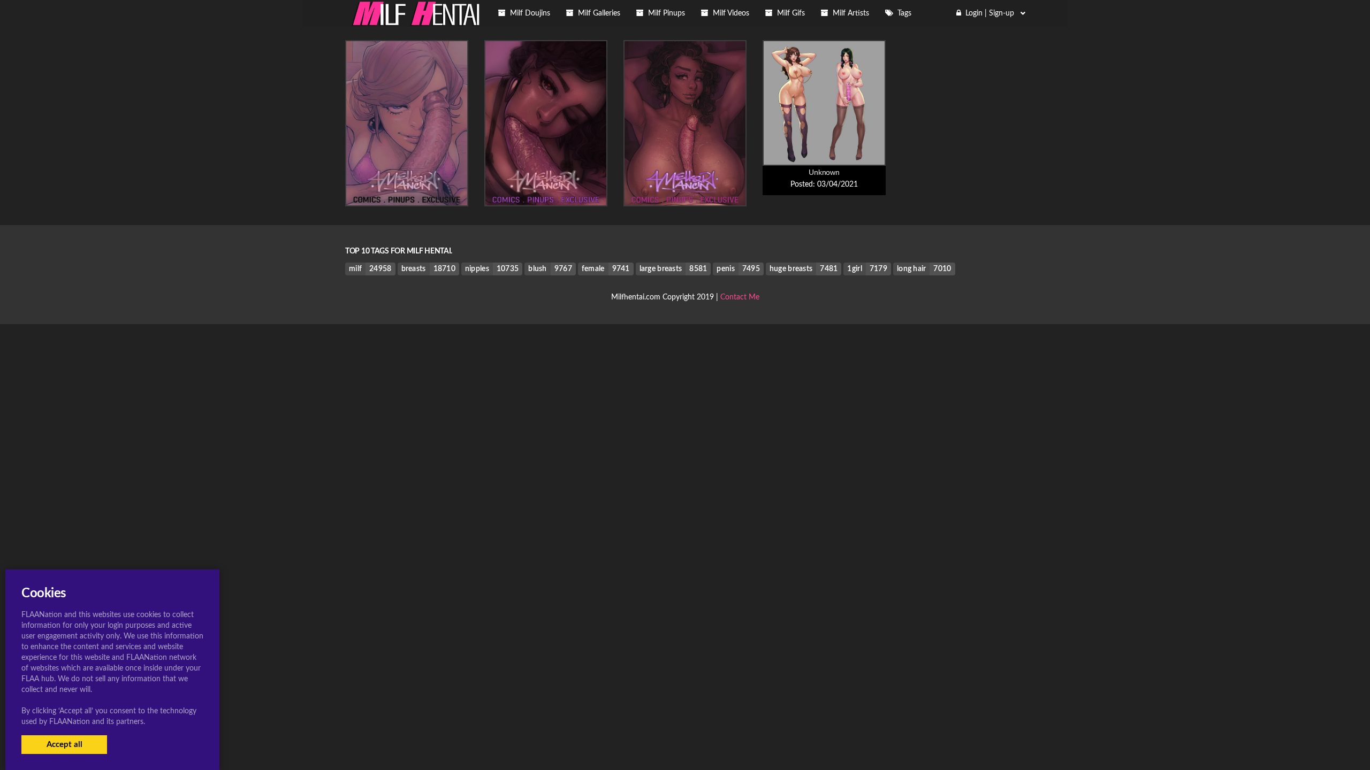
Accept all (64, 745)
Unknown (824, 172)
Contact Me (739, 297)
